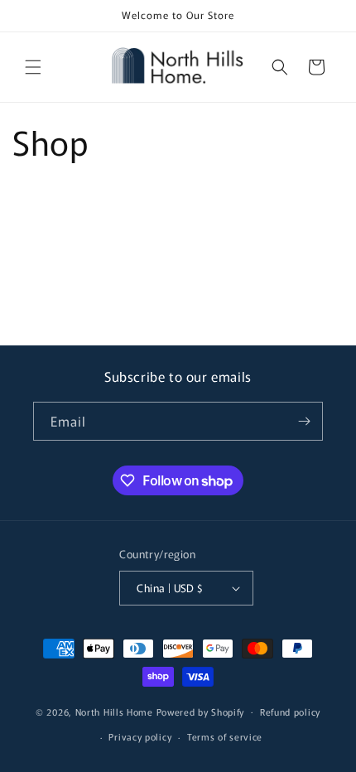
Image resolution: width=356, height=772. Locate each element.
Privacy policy (139, 736)
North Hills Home (115, 710)
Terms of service (224, 736)
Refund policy (290, 711)
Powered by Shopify (200, 710)
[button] (33, 67)
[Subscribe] (304, 421)
